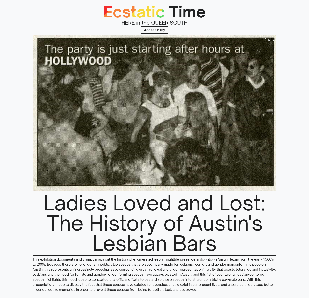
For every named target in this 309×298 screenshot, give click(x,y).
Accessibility (154, 30)
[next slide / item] (273, 113)
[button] (139, 187)
